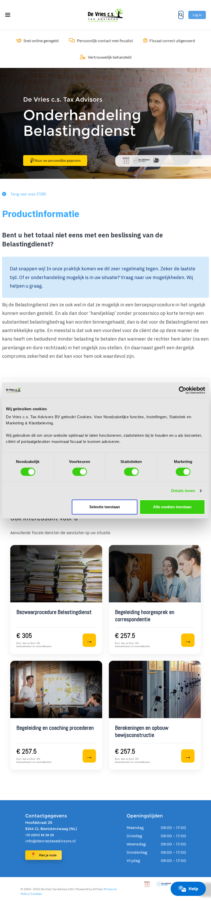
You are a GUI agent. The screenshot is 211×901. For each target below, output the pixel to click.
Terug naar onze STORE (28, 194)
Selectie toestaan (104, 507)
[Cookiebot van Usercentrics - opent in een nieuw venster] (182, 390)
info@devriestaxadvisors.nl (50, 840)
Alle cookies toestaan (172, 507)
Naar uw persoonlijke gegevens (58, 160)
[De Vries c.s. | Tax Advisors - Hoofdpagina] (105, 15)
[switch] (79, 472)
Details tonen (183, 490)
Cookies (36, 894)
